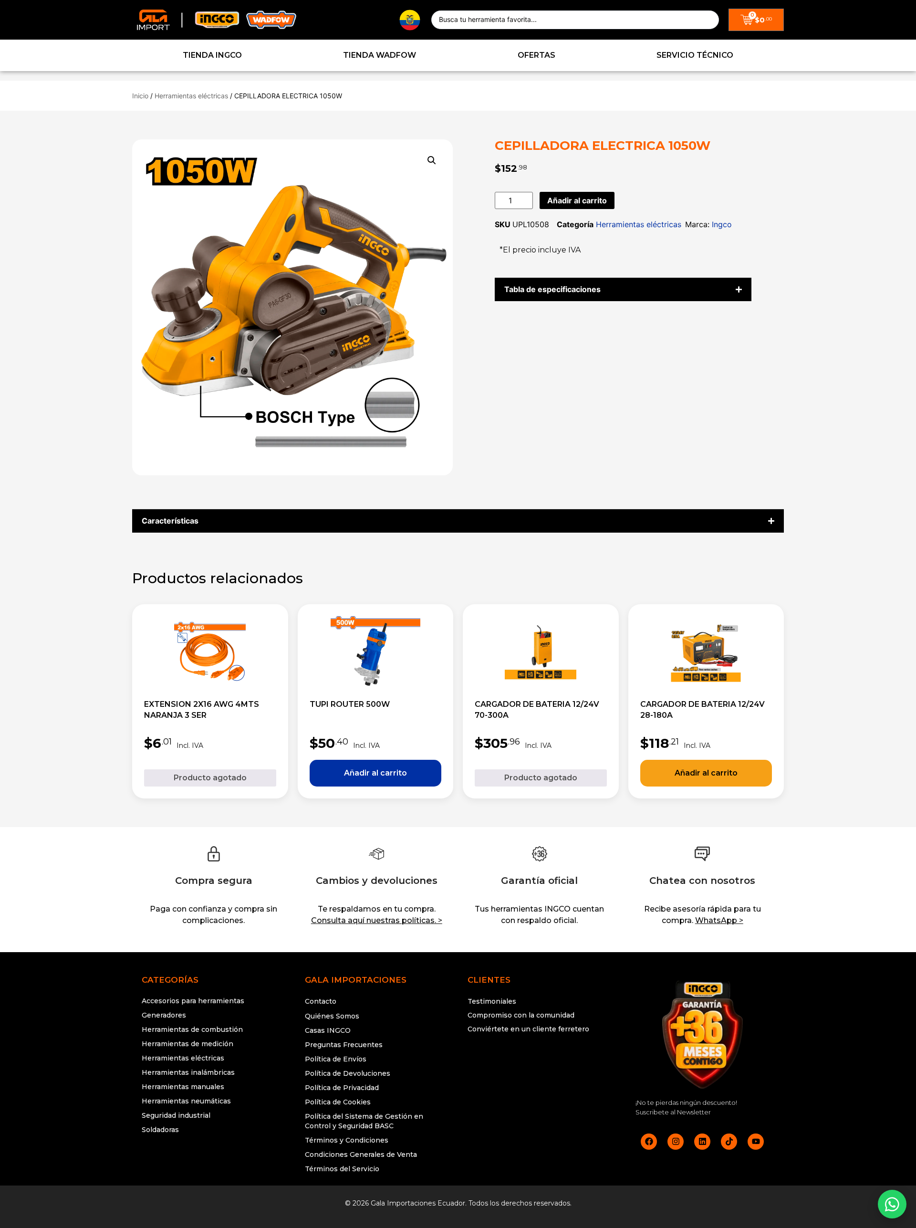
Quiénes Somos (332, 1016)
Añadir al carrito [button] (376, 773)
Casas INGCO (328, 1030)
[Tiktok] (729, 1142)
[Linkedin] (702, 1142)
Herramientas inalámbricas (188, 1072)
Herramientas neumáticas (186, 1101)
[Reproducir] (540, 1065)
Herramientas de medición (187, 1043)
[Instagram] (675, 1142)
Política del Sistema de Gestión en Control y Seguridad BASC (364, 1121)
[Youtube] (756, 1142)
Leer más (210, 778)
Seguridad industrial (176, 1115)
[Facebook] (649, 1142)
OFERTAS (536, 55)
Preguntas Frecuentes (344, 1044)
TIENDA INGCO (212, 55)
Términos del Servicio (342, 1169)
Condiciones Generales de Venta (361, 1154)
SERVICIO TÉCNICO (694, 55)
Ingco (722, 224)
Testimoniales (492, 1001)
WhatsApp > (719, 920)
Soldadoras (160, 1129)
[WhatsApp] (892, 1204)
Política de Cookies (338, 1102)
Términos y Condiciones (346, 1140)
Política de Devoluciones (347, 1073)
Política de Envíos (335, 1059)
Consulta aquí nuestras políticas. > (376, 920)
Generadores (164, 1015)
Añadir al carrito (577, 200)
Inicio (140, 96)
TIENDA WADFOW (379, 55)
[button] (431, 160)
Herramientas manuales (183, 1086)
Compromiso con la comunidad (521, 1015)
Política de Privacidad (342, 1087)
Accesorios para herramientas (193, 1001)
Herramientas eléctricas (191, 96)
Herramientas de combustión (192, 1029)
